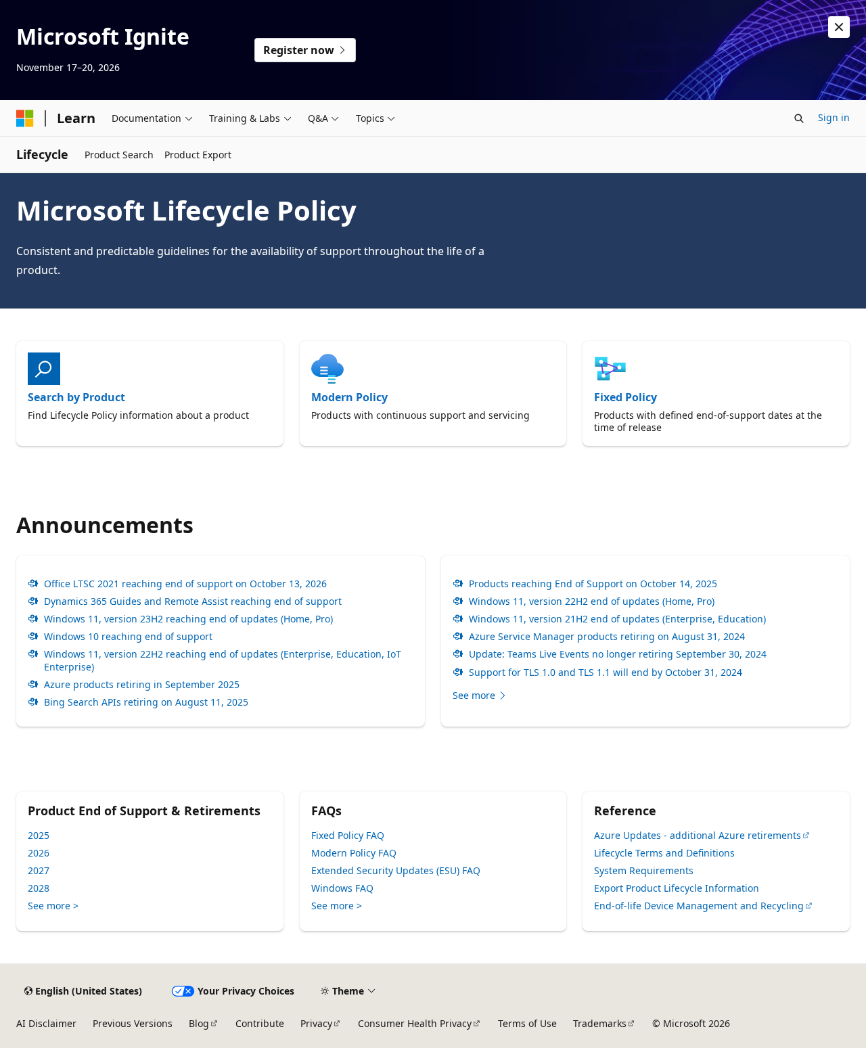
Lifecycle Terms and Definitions (664, 852)
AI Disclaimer (46, 1023)
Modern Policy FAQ (353, 852)
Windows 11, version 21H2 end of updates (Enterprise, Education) (617, 619)
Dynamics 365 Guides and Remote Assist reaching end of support (193, 601)
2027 (38, 870)
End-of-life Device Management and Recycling (699, 905)
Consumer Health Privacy (415, 1023)
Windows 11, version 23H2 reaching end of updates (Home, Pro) (188, 619)
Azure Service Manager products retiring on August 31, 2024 (607, 637)
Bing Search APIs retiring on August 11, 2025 (146, 702)
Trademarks (599, 1023)
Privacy (316, 1023)
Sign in (834, 117)
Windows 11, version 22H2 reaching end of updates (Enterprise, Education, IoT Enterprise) (222, 660)
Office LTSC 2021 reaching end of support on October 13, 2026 (185, 584)
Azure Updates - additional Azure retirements (697, 835)
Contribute (259, 1023)
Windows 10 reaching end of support (128, 637)
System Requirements (643, 870)
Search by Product (76, 397)
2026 (38, 852)
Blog (199, 1023)
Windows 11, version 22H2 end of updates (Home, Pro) (591, 601)
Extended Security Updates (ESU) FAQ (395, 870)
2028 (38, 888)
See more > (53, 905)
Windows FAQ (342, 888)
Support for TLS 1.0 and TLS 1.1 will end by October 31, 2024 (605, 672)
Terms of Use (527, 1023)
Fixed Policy (625, 397)
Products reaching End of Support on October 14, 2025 (593, 584)
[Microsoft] (25, 118)
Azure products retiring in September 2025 (142, 685)
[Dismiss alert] (839, 27)
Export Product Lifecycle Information (676, 888)
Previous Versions (133, 1023)
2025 (38, 835)
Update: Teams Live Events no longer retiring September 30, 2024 (618, 654)
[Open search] (799, 118)
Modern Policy (349, 397)
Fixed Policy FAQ (347, 835)
